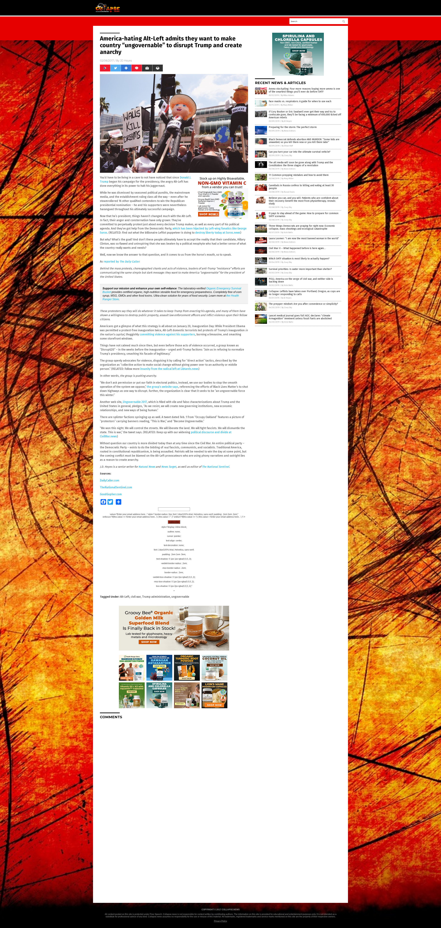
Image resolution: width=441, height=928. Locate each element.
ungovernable (180, 596)
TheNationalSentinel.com (116, 487)
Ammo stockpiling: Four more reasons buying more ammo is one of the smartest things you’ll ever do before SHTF (304, 90)
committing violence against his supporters (167, 334)
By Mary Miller (287, 105)
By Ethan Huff (287, 146)
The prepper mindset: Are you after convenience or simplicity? (303, 303)
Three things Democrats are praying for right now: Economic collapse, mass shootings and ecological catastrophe (302, 227)
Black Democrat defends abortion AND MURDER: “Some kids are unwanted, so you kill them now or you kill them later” (304, 141)
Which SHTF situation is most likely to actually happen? (299, 258)
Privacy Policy (220, 921)
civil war (136, 596)
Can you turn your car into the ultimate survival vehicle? (299, 151)
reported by (121, 261)
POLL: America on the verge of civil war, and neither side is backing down (301, 280)
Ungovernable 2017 (135, 402)
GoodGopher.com (111, 494)
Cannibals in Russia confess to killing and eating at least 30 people (301, 187)
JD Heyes (126, 60)
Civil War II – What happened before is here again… (297, 248)
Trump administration (156, 596)
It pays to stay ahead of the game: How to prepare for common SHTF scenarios (303, 215)
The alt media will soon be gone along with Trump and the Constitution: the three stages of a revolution (301, 164)
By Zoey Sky (287, 155)
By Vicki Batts (287, 232)
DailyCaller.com (109, 480)
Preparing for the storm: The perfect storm (293, 127)
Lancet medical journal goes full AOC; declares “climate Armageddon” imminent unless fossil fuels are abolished (300, 317)
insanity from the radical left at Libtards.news (169, 368)
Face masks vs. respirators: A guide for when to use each (300, 101)
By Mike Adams (287, 95)
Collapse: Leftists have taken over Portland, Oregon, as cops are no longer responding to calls (304, 293)
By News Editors (288, 131)
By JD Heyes (287, 121)
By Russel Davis (288, 192)
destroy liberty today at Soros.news (217, 232)
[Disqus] (174, 765)
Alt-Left (124, 596)
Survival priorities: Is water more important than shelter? (300, 269)
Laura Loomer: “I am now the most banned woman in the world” (304, 238)
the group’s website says (162, 386)
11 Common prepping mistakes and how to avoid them (299, 175)
